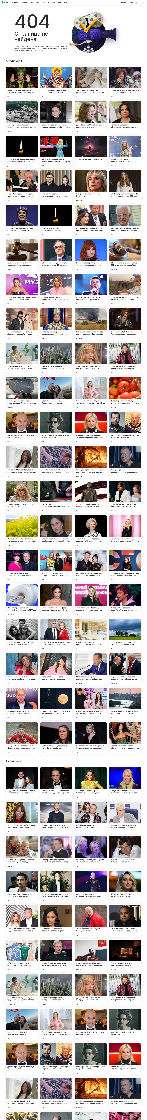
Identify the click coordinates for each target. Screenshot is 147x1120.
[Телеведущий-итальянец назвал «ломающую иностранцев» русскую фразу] (56, 807)
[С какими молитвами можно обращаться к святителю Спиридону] (56, 83)
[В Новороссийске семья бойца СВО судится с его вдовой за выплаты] (125, 255)
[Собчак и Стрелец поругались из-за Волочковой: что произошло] (56, 738)
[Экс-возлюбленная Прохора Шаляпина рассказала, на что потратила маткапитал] (91, 921)
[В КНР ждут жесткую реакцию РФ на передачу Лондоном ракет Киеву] (22, 393)
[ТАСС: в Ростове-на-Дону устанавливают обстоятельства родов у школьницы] (91, 83)
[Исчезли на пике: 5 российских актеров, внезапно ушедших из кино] (91, 876)
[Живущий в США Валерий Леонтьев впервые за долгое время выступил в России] (125, 324)
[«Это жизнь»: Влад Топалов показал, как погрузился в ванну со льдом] (91, 290)
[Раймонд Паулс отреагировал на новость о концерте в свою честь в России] (125, 221)
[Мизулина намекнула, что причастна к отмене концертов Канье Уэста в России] (125, 921)
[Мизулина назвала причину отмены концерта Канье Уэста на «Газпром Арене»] (125, 531)
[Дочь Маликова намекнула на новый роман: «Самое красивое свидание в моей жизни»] (125, 497)
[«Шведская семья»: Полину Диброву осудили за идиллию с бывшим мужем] (56, 566)
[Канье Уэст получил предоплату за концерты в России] (125, 842)
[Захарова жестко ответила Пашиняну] (91, 186)
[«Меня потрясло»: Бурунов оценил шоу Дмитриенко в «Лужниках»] (22, 704)
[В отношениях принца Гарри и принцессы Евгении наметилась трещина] (91, 221)
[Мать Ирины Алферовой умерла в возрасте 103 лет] (56, 428)
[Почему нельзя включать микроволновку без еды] (125, 1094)
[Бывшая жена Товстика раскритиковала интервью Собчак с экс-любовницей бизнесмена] (56, 1059)
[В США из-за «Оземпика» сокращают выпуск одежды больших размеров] (22, 1094)
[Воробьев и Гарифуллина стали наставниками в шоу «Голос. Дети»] (91, 566)
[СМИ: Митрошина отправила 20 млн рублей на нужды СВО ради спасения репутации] (125, 186)
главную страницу (38, 50)
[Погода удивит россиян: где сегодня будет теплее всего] (125, 635)
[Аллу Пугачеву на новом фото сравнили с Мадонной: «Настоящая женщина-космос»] (22, 497)
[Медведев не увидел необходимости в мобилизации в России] (91, 669)
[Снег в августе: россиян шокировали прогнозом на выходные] (56, 359)
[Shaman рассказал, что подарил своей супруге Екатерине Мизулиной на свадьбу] (91, 990)
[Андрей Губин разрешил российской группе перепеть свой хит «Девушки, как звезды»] (125, 600)
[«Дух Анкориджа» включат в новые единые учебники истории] (125, 669)
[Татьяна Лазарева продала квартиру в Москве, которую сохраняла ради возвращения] (91, 531)
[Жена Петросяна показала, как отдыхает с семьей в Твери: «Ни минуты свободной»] (125, 876)
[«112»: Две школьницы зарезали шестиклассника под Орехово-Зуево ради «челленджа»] (22, 152)
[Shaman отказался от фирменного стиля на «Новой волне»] (91, 1025)
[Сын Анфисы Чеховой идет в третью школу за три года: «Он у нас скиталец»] (91, 393)
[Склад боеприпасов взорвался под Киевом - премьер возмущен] (91, 462)
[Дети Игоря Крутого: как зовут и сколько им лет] (22, 428)
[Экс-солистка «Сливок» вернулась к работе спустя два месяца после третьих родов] (22, 669)
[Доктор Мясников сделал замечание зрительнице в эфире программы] (56, 990)
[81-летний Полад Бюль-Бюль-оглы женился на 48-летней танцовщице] (56, 255)
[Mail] (3, 2)
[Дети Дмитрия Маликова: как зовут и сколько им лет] (91, 117)
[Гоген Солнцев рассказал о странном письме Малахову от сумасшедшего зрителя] (22, 83)
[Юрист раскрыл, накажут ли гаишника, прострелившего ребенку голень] (22, 255)
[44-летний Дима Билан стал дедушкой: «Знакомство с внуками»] (22, 1025)
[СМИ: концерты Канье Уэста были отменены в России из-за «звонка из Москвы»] (125, 1059)
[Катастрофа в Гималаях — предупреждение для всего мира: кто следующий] (22, 117)
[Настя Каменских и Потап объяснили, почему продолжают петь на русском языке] (125, 738)
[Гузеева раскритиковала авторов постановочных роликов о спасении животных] (22, 807)
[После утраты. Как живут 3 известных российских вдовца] (56, 956)
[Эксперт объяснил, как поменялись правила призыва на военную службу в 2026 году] (56, 497)
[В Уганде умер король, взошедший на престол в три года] (56, 324)
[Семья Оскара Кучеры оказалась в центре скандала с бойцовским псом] (56, 921)
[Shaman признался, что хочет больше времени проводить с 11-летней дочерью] (125, 956)
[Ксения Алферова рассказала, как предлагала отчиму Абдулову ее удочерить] (22, 635)
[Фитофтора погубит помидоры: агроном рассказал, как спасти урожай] (125, 393)
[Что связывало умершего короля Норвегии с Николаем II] (125, 428)
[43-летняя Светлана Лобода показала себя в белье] (125, 1025)
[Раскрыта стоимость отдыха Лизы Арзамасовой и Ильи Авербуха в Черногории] (22, 324)
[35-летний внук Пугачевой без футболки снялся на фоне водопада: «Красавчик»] (91, 842)
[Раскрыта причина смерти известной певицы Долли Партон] (56, 152)
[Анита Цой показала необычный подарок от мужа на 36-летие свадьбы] (22, 1059)
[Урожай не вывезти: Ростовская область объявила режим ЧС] (125, 704)
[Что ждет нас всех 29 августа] (91, 152)
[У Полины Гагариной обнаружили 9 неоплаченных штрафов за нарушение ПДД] (91, 738)
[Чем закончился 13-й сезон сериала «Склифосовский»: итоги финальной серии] (22, 876)
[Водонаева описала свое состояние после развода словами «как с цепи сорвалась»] (56, 669)
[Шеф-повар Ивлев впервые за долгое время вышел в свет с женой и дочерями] (91, 704)
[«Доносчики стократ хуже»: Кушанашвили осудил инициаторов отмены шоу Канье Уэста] (125, 990)
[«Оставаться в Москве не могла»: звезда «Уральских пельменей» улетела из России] (125, 566)
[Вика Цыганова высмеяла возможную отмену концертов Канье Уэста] (125, 152)
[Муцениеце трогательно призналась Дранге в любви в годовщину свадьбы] (56, 186)
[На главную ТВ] (7, 2)
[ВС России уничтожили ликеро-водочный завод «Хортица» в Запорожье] (91, 324)
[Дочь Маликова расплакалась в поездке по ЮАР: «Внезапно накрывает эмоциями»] (125, 290)
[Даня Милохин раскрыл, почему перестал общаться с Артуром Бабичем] (56, 1025)
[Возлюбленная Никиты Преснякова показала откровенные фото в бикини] (56, 393)
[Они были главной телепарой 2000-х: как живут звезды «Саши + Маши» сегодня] (56, 876)
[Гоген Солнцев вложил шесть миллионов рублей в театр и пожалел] (22, 186)
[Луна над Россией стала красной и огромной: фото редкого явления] (56, 704)
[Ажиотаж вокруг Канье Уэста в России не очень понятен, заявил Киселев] (56, 842)
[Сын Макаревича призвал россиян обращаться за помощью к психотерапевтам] (91, 956)
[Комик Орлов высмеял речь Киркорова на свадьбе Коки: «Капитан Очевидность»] (56, 1094)
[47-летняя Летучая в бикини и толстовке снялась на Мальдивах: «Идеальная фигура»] (56, 773)
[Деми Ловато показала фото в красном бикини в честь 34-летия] (56, 600)
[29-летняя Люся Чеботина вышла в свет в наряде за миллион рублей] (22, 290)
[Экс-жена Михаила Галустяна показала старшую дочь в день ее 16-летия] (22, 462)
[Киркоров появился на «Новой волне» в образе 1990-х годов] (22, 773)
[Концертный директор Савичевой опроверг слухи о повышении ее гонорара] (91, 255)
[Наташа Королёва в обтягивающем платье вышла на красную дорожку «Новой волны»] (125, 117)
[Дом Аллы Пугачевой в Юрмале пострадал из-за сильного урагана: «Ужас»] (91, 359)
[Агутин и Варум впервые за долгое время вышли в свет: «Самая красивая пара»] (22, 566)
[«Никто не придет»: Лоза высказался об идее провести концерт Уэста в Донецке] (56, 462)
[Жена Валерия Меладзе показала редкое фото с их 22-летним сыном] (56, 635)
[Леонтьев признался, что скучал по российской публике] (91, 773)
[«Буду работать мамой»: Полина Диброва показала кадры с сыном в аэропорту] (22, 956)
